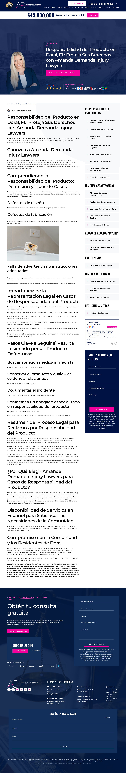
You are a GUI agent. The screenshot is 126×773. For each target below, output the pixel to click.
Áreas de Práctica (64, 7)
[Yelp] (41, 666)
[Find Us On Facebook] (9, 689)
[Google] (11, 666)
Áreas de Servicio (96, 7)
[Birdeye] (51, 666)
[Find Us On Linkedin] (29, 689)
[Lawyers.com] (61, 666)
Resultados (85, 7)
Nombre (14, 728)
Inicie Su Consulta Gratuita (62, 73)
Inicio (8, 104)
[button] (115, 343)
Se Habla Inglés (77, 4)
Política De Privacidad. (84, 763)
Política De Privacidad (108, 421)
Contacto (115, 7)
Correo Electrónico (17, 719)
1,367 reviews (96, 324)
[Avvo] (21, 666)
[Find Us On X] (13, 689)
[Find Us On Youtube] (17, 689)
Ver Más (92, 15)
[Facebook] (31, 666)
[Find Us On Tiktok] (25, 689)
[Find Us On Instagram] (21, 689)
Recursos (107, 7)
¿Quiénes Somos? (50, 7)
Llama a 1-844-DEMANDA (60, 682)
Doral (14, 104)
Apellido (14, 736)
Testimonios (75, 7)
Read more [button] (90, 339)
